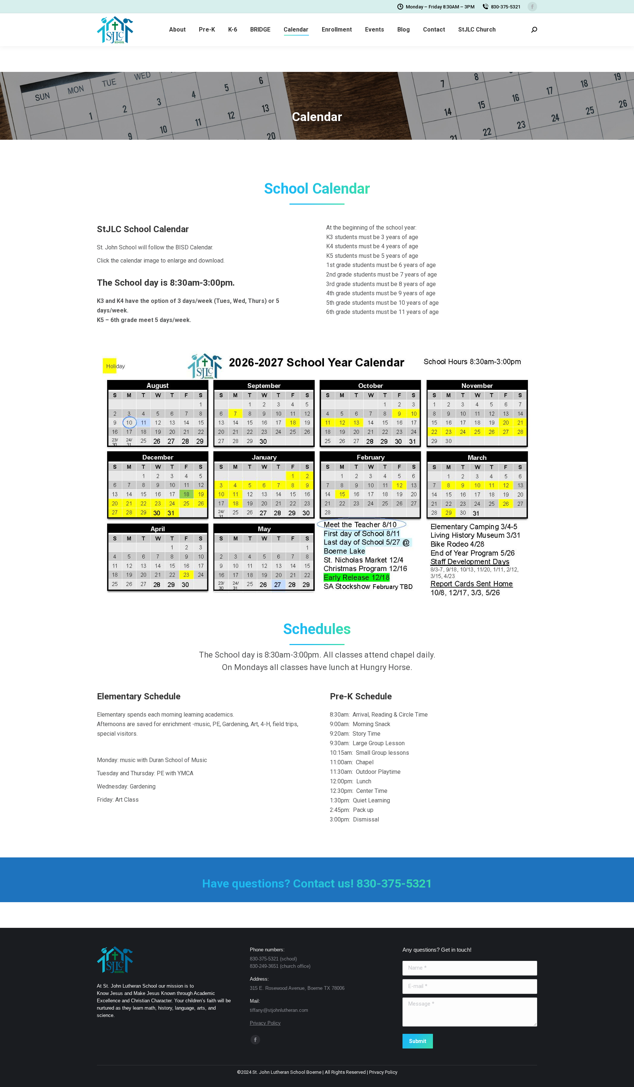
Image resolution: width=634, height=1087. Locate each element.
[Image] (317, 474)
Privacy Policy (265, 1023)
